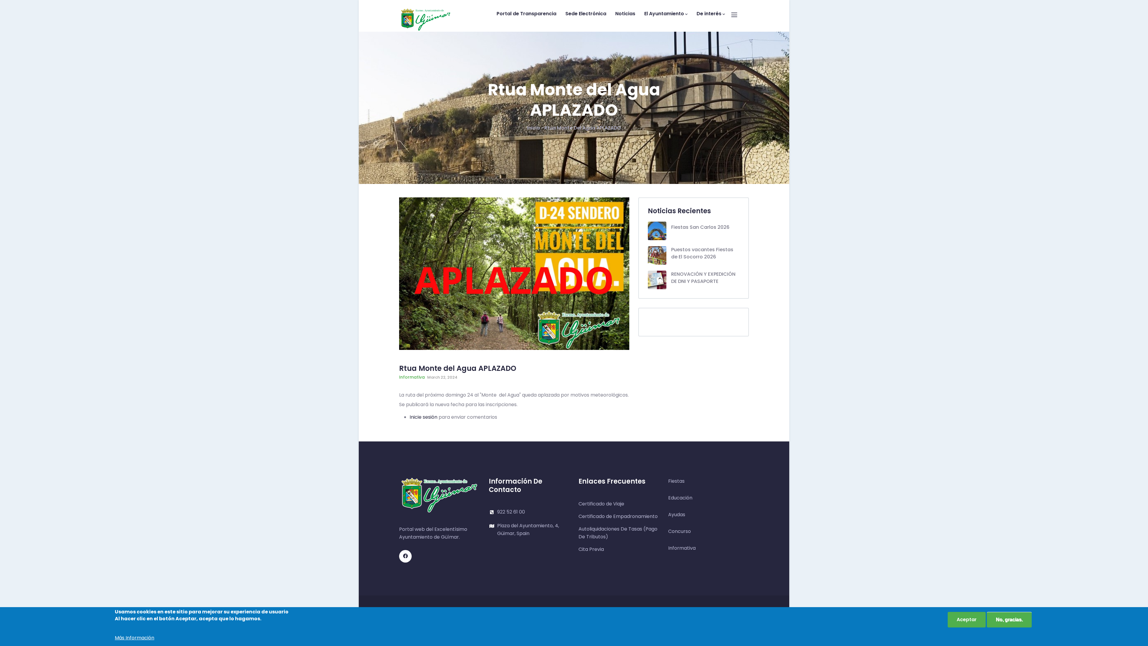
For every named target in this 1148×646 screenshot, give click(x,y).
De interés (709, 13)
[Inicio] (425, 14)
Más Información (134, 637)
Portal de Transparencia (526, 13)
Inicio (533, 127)
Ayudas (676, 514)
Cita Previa (591, 549)
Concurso (679, 531)
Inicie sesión (423, 417)
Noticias (625, 13)
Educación (680, 497)
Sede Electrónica (585, 13)
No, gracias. (1009, 619)
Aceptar (967, 619)
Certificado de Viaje (601, 503)
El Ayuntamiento (664, 13)
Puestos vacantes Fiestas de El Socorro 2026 (702, 253)
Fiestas (676, 481)
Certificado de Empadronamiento (618, 516)
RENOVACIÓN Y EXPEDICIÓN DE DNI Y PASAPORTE (703, 278)
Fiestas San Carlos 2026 (700, 227)
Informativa (412, 377)
